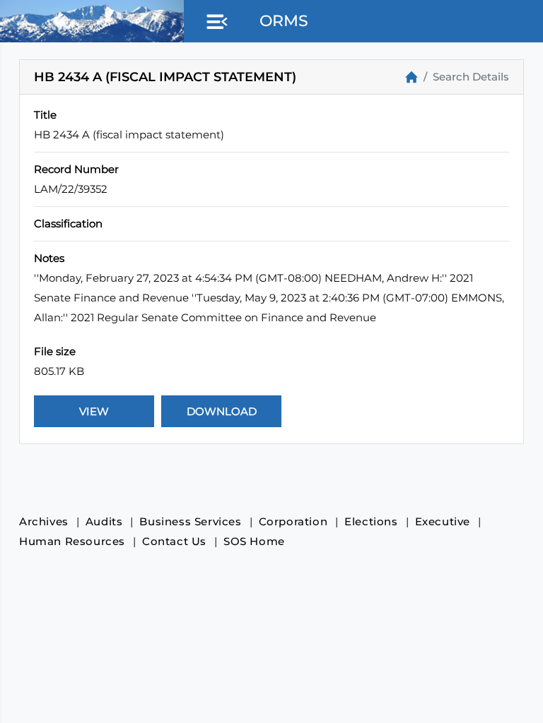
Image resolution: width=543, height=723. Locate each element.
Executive (442, 521)
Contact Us (174, 541)
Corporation (293, 521)
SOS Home (254, 541)
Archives (44, 521)
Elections (370, 521)
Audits (104, 521)
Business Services (190, 521)
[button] (214, 22)
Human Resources (72, 541)
